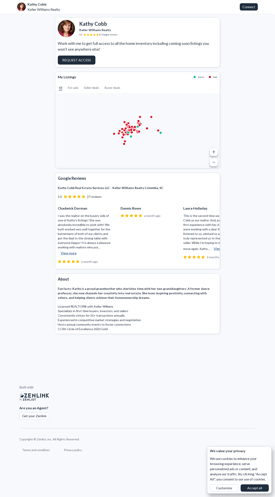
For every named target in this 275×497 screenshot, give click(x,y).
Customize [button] (224, 488)
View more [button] (68, 253)
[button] (60, 87)
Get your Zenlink (34, 416)
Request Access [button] (76, 60)
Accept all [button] (254, 488)
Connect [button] (249, 7)
